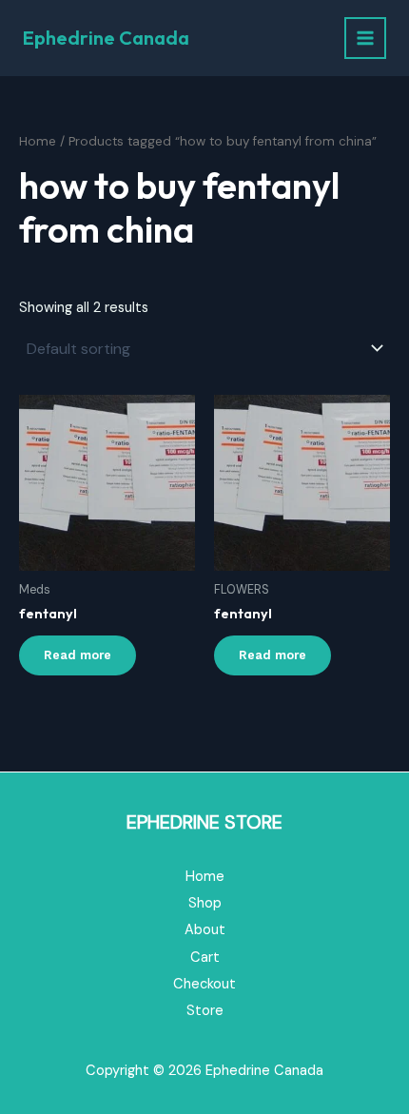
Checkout (204, 984)
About (205, 930)
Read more (77, 655)
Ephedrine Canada (106, 37)
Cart (205, 957)
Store (205, 1011)
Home (37, 141)
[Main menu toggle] (365, 38)
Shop (205, 903)
